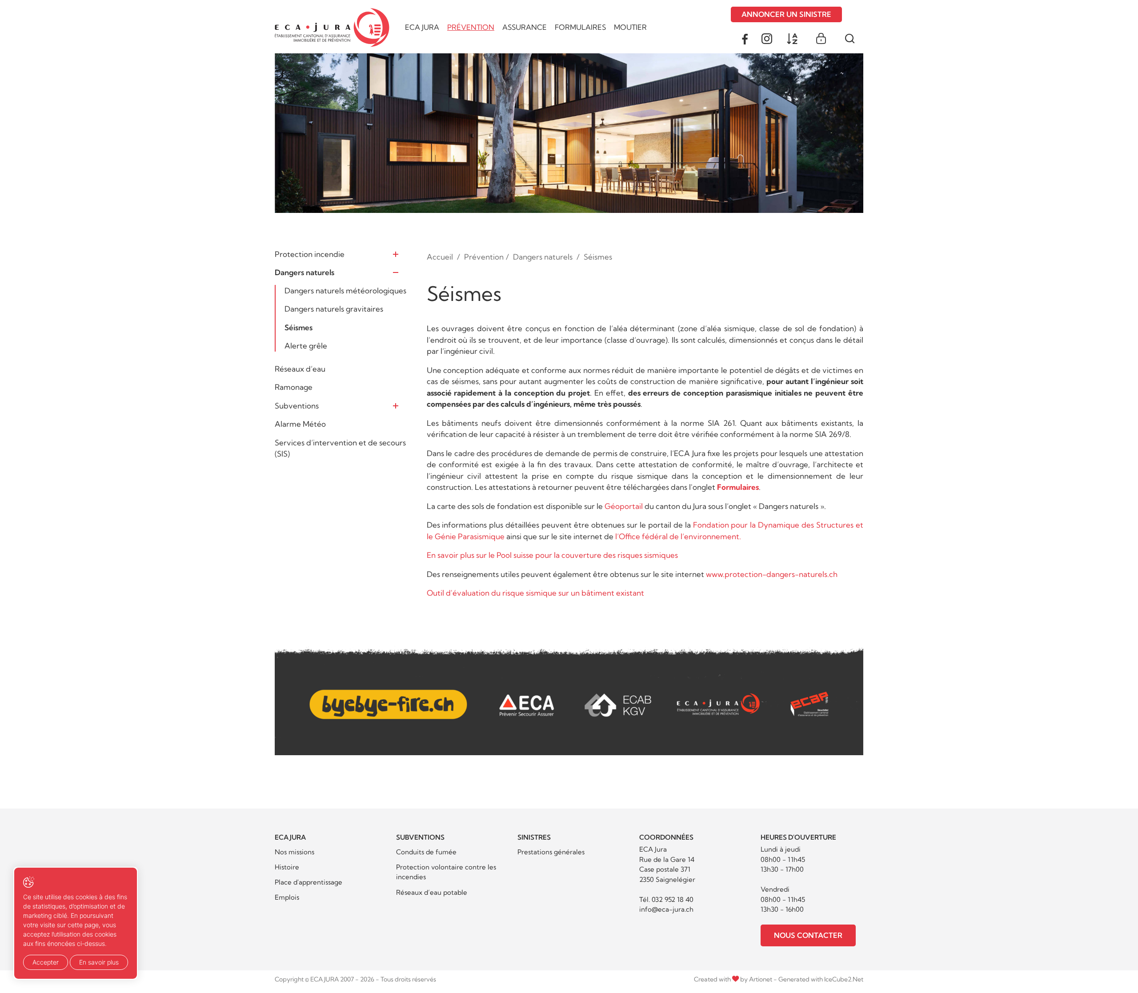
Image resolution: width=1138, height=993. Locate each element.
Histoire (287, 867)
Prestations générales (551, 852)
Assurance (524, 27)
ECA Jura (422, 27)
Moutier (630, 27)
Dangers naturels (304, 272)
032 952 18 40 (672, 899)
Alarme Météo (300, 423)
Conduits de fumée (426, 852)
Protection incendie (310, 254)
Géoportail (624, 506)
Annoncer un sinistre (786, 14)
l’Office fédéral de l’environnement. (678, 536)
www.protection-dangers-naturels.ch (771, 574)
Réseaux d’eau (300, 368)
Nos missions (294, 852)
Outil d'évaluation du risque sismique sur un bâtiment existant (535, 592)
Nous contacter (808, 935)
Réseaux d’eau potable (431, 892)
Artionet (760, 979)
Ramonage (294, 387)
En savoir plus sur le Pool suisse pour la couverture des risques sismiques (552, 555)
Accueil (440, 256)
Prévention (470, 27)
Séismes (298, 327)
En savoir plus (99, 962)
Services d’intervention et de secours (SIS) (340, 448)
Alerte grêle (305, 345)
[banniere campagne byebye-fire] (569, 694)
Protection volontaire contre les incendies (446, 872)
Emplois (287, 897)
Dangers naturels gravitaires (333, 308)
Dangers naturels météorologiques (345, 290)
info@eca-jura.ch (666, 909)
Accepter (45, 962)
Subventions (297, 405)
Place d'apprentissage (308, 882)
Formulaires (580, 27)
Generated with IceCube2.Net (820, 979)
